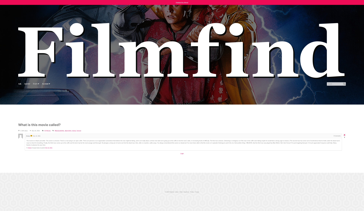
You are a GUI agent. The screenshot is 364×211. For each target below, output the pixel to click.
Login (182, 153)
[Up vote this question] (344, 135)
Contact (197, 192)
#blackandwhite (59, 130)
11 (31, 135)
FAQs (181, 192)
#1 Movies (47, 130)
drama (74, 130)
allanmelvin (68, 130)
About (176, 192)
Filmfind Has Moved (182, 2)
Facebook (186, 192)
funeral (79, 130)
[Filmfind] (182, 77)
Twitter (192, 192)
